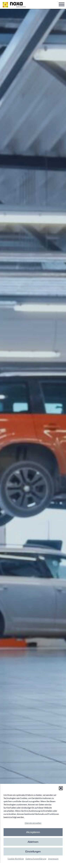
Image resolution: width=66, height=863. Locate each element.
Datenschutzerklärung (36, 858)
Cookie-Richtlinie (16, 858)
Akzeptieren (33, 832)
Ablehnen (33, 841)
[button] (60, 788)
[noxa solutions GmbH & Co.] (14, 4)
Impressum (53, 858)
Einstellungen (33, 851)
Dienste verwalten (33, 823)
